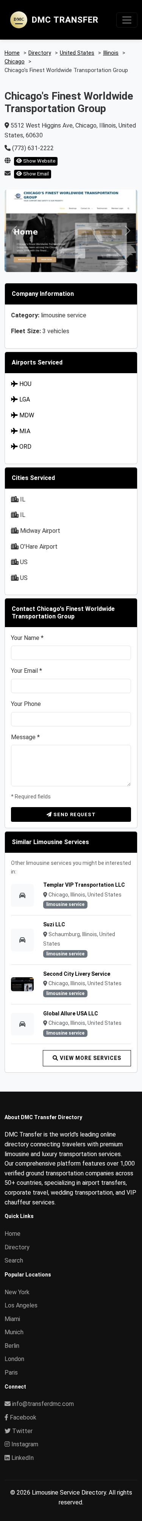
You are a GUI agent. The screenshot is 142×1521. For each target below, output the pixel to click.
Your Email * (26, 670)
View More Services (89, 1058)
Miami (12, 1319)
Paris (11, 1372)
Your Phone (26, 703)
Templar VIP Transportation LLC (84, 885)
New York (17, 1292)
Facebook (22, 1417)
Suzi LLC (54, 924)
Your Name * (27, 637)
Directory (17, 1247)
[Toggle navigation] (126, 20)
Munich (14, 1332)
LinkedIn (22, 1457)
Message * (25, 737)
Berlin (12, 1345)
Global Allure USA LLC (70, 1013)
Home (12, 1233)
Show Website (38, 161)
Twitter (22, 1431)
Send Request (74, 814)
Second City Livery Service (76, 974)
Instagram (24, 1444)
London (14, 1359)
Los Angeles (21, 1305)
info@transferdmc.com (43, 1403)
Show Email (35, 174)
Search (14, 1260)
